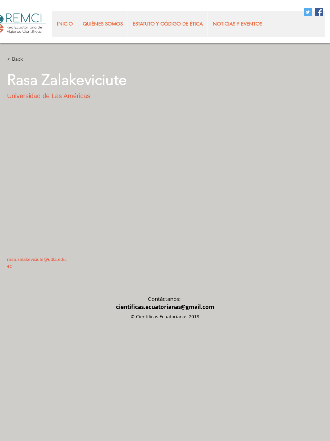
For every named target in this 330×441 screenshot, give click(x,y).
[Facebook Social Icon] (319, 12)
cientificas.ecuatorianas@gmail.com (165, 307)
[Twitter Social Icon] (308, 12)
